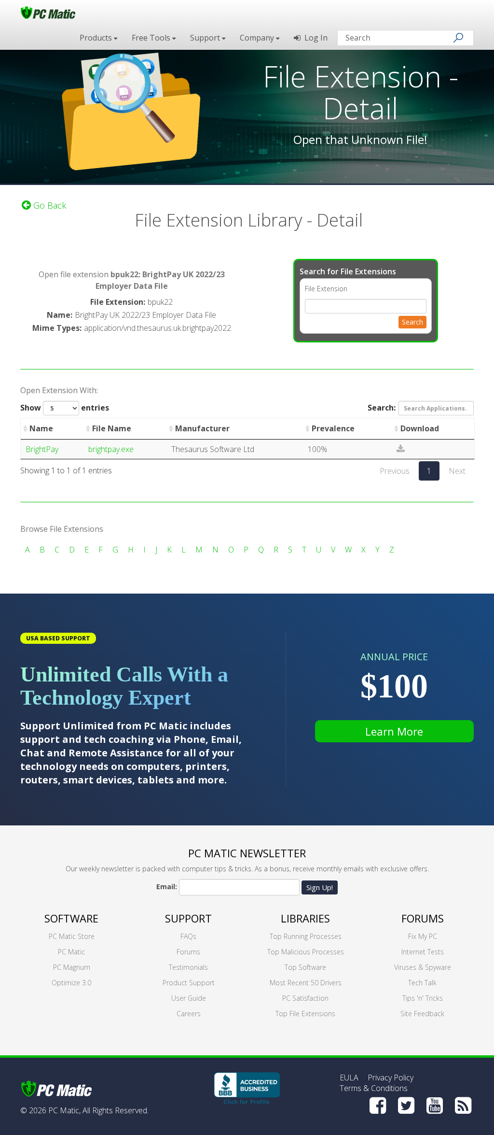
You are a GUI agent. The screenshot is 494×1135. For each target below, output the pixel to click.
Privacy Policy (390, 1077)
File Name (111, 428)
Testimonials (188, 967)
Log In (314, 37)
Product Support (189, 982)
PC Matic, (64, 1110)
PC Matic (71, 951)
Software (71, 918)
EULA (349, 1077)
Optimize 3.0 (71, 982)
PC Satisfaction (305, 998)
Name (41, 428)
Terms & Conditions (374, 1088)
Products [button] (97, 37)
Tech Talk (422, 982)
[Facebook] (378, 1105)
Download (419, 428)
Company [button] (258, 37)
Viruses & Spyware (422, 967)
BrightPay (42, 449)
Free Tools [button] (152, 37)
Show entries (64, 407)
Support (188, 918)
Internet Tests (422, 951)
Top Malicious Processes (305, 951)
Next (457, 471)
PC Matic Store (72, 936)
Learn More (394, 731)
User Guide (188, 998)
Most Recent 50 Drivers (306, 982)
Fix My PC (422, 936)
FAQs (188, 936)
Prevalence (333, 428)
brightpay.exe (111, 449)
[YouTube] (434, 1105)
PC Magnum (71, 967)
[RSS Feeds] (463, 1105)
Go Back (48, 205)
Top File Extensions (305, 1013)
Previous (395, 471)
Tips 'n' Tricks (422, 998)
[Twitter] (406, 1105)
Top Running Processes (306, 936)
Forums (188, 951)
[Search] (458, 38)
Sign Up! (319, 887)
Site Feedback (422, 1013)
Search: (382, 407)
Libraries (305, 918)
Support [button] (206, 37)
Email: (166, 886)
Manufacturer (202, 428)
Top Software (305, 967)
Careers (189, 1013)
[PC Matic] (48, 12)
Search (412, 321)
